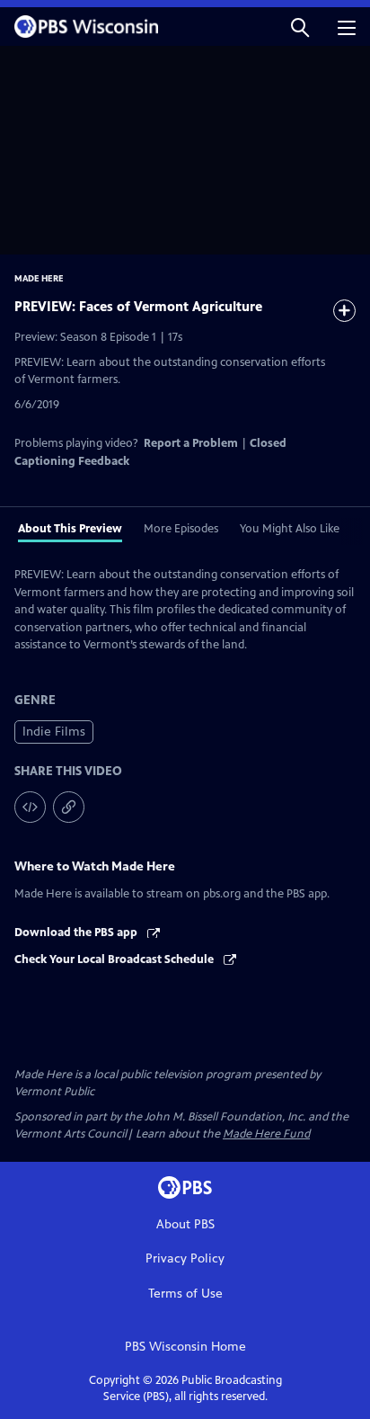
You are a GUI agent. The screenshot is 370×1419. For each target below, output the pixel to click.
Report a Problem (191, 443)
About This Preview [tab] (70, 529)
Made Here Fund (266, 1134)
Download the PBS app (77, 932)
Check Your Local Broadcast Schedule (115, 959)
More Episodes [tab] (181, 529)
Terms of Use (185, 1293)
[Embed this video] (30, 807)
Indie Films (53, 731)
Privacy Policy (185, 1258)
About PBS (185, 1224)
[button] (300, 26)
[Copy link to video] (68, 807)
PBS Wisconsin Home (185, 1346)
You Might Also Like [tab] (289, 529)
